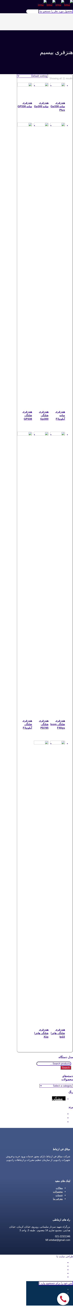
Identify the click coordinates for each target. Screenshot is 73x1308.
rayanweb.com (48, 1256)
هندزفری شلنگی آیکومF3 (27, 724)
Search (66, 1067)
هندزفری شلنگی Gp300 (43, 415)
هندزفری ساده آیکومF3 (60, 415)
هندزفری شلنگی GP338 (27, 415)
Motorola (55, 1121)
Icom (58, 1117)
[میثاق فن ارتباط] (55, 4)
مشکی (57, 1098)
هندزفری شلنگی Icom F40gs (57, 724)
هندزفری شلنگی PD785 (43, 724)
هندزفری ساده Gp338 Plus (58, 106)
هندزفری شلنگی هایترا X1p (41, 1033)
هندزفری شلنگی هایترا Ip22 (58, 1033)
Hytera (57, 1113)
